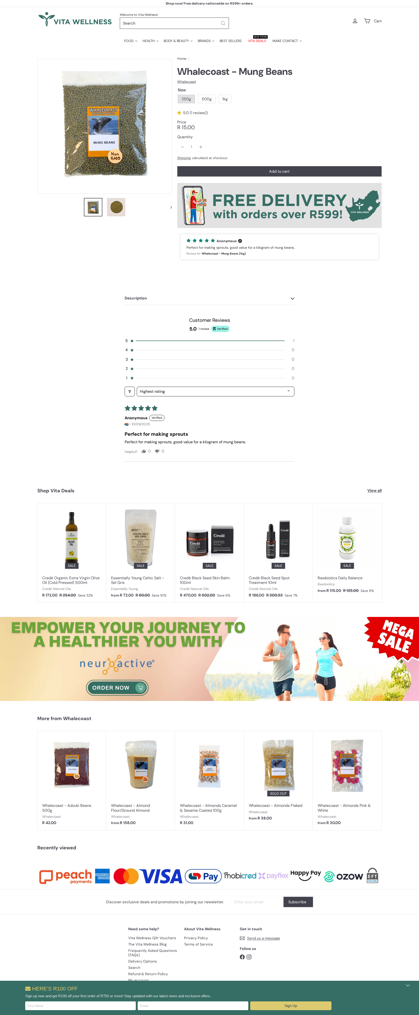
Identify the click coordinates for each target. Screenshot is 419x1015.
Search (134, 967)
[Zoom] (105, 126)
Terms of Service (198, 944)
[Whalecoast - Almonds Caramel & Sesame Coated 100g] (209, 780)
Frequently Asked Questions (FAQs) (152, 952)
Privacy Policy (196, 938)
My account (138, 980)
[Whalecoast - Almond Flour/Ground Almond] (140, 780)
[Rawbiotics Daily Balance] (347, 550)
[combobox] (174, 23)
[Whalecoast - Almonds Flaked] (278, 778)
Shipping (184, 158)
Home (181, 59)
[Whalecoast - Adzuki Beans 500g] (71, 780)
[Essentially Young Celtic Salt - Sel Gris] (140, 552)
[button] (290, 1005)
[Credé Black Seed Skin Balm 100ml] (209, 552)
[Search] (223, 23)
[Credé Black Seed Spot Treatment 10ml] (278, 552)
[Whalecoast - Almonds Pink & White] (347, 780)
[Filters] (130, 391)
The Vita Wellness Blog (147, 944)
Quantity (185, 137)
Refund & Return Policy (148, 974)
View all (374, 490)
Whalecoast (77, 718)
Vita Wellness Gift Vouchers (152, 938)
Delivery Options (142, 961)
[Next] (169, 207)
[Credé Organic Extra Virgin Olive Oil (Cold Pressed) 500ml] (71, 552)
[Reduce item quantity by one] (182, 147)
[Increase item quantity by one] (200, 147)
